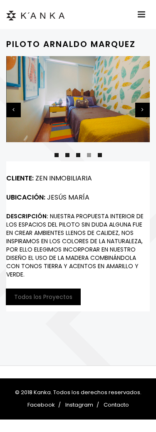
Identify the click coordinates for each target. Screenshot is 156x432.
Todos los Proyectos (43, 297)
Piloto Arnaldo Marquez (71, 44)
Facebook (41, 405)
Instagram (79, 405)
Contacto (116, 405)
